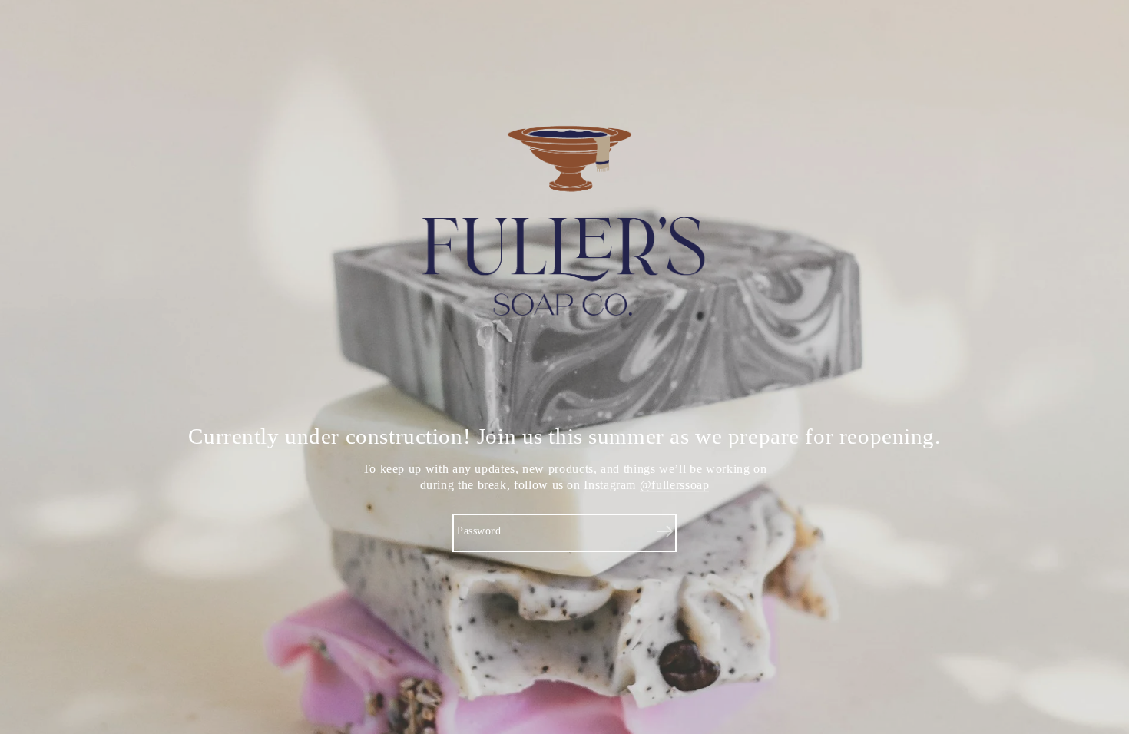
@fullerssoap (675, 484)
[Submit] (664, 532)
